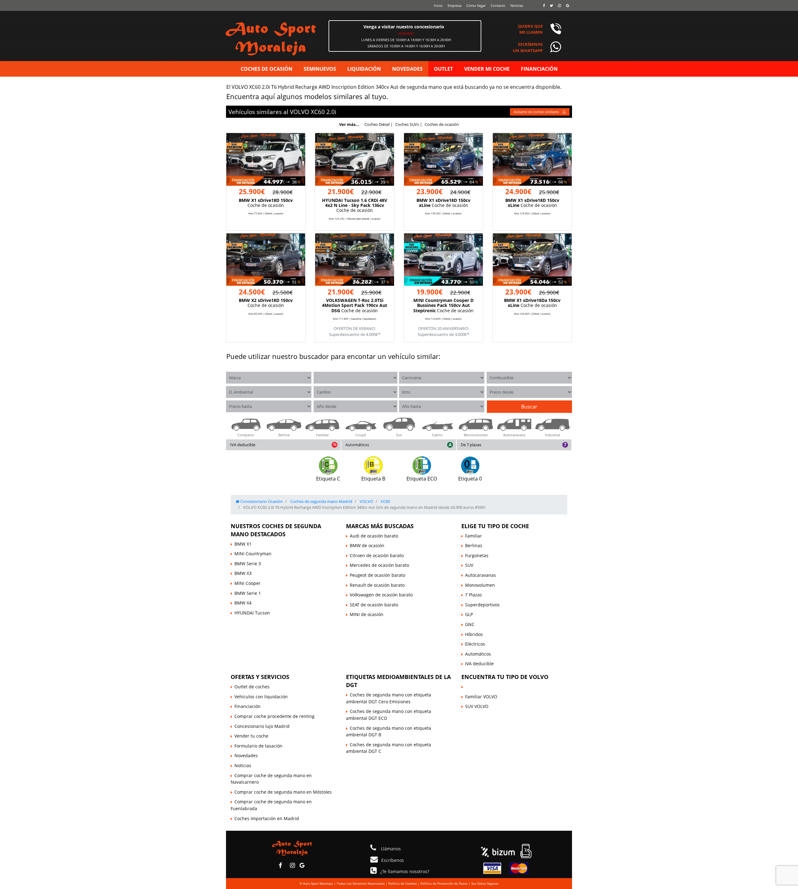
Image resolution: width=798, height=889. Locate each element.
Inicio (438, 5)
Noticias (516, 5)
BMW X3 (243, 573)
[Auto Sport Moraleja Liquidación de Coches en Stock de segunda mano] (296, 38)
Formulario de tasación (258, 746)
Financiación (247, 706)
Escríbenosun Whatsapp (528, 47)
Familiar (473, 536)
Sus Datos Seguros (484, 883)
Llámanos (390, 849)
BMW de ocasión (367, 545)
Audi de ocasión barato (374, 536)
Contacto (498, 5)
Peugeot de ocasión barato (377, 575)
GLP (469, 614)
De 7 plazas (471, 444)
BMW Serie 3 (247, 563)
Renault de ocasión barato (377, 585)
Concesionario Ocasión (261, 501)
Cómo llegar (476, 5)
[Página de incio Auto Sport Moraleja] (292, 848)
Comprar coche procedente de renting (274, 716)
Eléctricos (475, 644)
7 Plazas (473, 595)
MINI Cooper (247, 583)
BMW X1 (243, 544)
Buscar (529, 406)
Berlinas (473, 545)
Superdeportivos (482, 605)
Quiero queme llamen (530, 29)
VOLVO (299, 112)
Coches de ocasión (442, 124)
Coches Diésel (377, 124)
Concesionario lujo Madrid (262, 726)
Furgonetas (476, 555)
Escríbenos (392, 860)
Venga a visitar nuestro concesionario (403, 27)
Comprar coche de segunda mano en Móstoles (283, 792)
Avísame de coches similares (537, 111)
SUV (469, 565)
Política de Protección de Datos (444, 883)
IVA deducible (242, 444)
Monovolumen (480, 585)
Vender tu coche (251, 736)
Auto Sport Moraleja (318, 883)
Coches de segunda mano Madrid (320, 501)
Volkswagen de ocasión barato (381, 595)
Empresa (454, 5)
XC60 (318, 112)
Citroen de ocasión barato (377, 555)
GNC (469, 624)
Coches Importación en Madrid (266, 818)
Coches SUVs (407, 124)
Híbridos (474, 634)
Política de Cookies (402, 883)
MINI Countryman (253, 554)
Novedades (246, 755)
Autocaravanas (480, 575)
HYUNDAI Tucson (252, 613)
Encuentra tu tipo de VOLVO (504, 677)
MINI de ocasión (366, 614)
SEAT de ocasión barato (374, 605)
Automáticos (357, 444)
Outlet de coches (252, 687)
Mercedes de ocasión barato (379, 565)
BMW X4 (243, 603)
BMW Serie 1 (247, 593)
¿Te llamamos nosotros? (404, 871)
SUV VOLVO (476, 706)
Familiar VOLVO (481, 697)
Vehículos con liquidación (261, 697)
